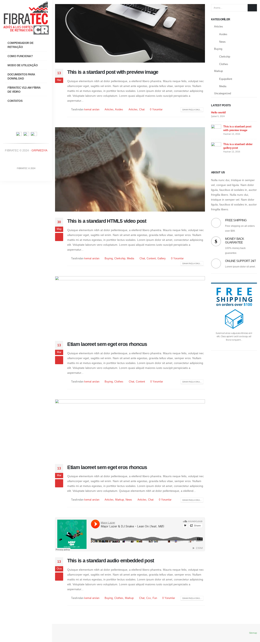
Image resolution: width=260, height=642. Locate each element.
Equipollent (225, 78)
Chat (142, 109)
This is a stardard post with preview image (112, 72)
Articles (109, 109)
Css (148, 598)
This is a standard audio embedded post (110, 560)
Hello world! (218, 112)
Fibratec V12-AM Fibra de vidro (24, 89)
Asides (119, 109)
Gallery (161, 258)
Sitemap (253, 633)
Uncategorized (222, 93)
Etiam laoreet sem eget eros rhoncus (107, 344)
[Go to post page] (216, 129)
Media (130, 258)
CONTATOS (15, 100)
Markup (119, 499)
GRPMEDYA (39, 150)
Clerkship (119, 258)
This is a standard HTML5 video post (106, 221)
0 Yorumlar (156, 109)
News (129, 499)
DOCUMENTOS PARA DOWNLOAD (21, 76)
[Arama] (252, 7)
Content (151, 258)
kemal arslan (91, 109)
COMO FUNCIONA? (20, 56)
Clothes (118, 381)
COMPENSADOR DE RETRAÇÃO (20, 45)
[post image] (130, 33)
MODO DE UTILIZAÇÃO (23, 65)
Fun (155, 598)
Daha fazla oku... (192, 110)
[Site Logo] (26, 17)
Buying (109, 258)
